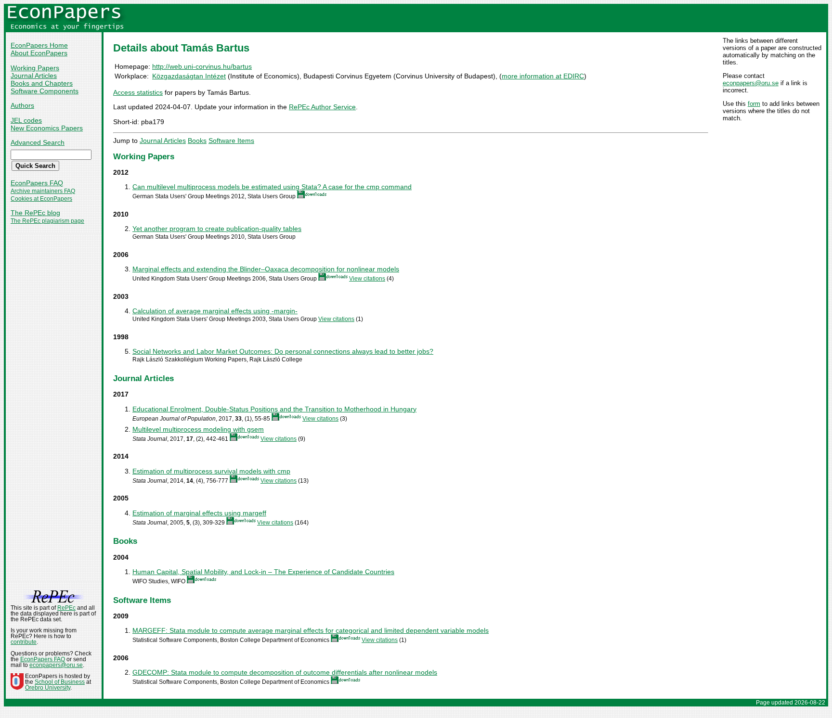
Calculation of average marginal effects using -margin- (215, 311)
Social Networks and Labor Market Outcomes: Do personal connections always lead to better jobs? (282, 351)
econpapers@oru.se (751, 83)
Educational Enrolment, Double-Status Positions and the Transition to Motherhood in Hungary (274, 409)
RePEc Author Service (322, 107)
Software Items (231, 140)
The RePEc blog (35, 213)
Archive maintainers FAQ (43, 191)
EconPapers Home (39, 45)
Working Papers (35, 68)
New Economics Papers (47, 128)
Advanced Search (38, 142)
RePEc (66, 608)
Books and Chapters (42, 83)
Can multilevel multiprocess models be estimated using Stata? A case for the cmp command (272, 187)
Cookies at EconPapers (41, 199)
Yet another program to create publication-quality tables (216, 228)
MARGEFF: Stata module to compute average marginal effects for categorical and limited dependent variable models (310, 630)
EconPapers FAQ (37, 183)
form (754, 103)
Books (197, 140)
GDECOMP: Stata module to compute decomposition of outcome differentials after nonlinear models (284, 672)
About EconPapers (39, 53)
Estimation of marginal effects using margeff (199, 513)
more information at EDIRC (543, 76)
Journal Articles (34, 75)
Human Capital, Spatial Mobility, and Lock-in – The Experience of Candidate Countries (263, 572)
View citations (367, 279)
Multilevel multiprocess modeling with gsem (198, 429)
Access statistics (138, 92)
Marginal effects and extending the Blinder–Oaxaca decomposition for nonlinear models (265, 269)
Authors (22, 105)
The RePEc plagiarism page (47, 221)
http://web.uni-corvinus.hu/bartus (202, 66)
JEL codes (26, 120)
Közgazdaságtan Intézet (189, 76)
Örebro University (47, 688)
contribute (24, 642)
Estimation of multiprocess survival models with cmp (211, 471)
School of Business (60, 682)
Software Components (44, 91)
